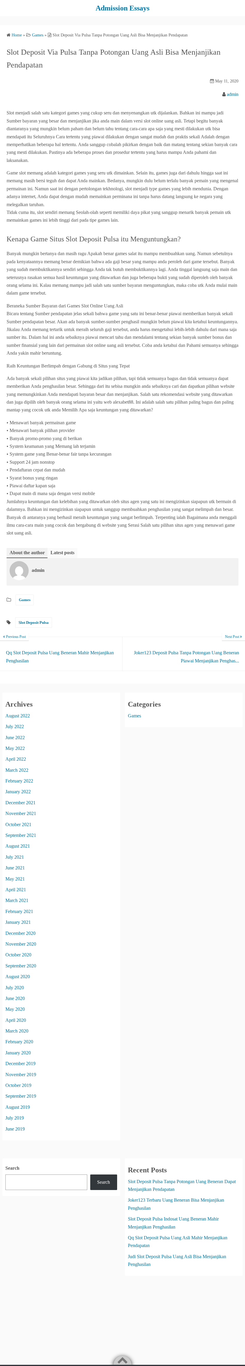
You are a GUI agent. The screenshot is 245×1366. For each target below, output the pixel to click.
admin (232, 94)
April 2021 (15, 889)
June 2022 (15, 737)
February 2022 (19, 780)
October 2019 (18, 1085)
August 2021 (17, 846)
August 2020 (17, 976)
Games (24, 600)
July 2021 (14, 857)
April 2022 (15, 759)
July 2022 (14, 726)
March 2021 (16, 900)
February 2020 (19, 1041)
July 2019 (14, 1117)
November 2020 (20, 944)
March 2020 (16, 1030)
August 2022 (17, 715)
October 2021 (18, 824)
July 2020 (14, 987)
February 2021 (19, 911)
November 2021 (20, 813)
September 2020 (20, 965)
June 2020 (15, 998)
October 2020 (18, 954)
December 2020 (20, 933)
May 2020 (15, 1009)
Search (12, 1168)
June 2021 (15, 867)
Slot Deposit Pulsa (34, 622)
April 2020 (15, 1020)
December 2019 (20, 1063)
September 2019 (20, 1096)
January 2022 (18, 791)
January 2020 (18, 1052)
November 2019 (20, 1074)
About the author (27, 552)
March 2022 (16, 770)
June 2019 (15, 1128)
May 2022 (15, 748)
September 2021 (20, 835)
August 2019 (17, 1107)
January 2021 (18, 922)
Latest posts (62, 552)
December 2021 (20, 802)
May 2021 (15, 878)
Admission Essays (122, 8)
